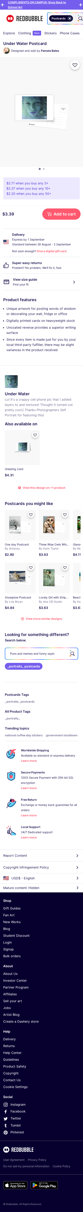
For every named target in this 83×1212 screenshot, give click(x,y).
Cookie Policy (61, 1166)
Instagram (18, 1104)
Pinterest (17, 1132)
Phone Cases (70, 33)
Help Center (12, 1053)
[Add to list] (75, 65)
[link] (24, 666)
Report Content (15, 855)
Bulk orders (12, 956)
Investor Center (15, 980)
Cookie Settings (15, 1087)
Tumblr (15, 1125)
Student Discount (16, 936)
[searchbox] (41, 653)
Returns (9, 1046)
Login (7, 942)
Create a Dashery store (21, 1021)
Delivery (9, 1039)
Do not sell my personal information (26, 1166)
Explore (9, 33)
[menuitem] (9, 33)
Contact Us (12, 1080)
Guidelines (11, 1060)
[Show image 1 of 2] (40, 169)
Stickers (50, 33)
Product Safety (14, 1066)
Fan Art (9, 915)
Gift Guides (12, 908)
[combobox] (74, 18)
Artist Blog (11, 1015)
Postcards (13, 695)
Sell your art (12, 1001)
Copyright (11, 1073)
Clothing (28, 33)
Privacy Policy (37, 1159)
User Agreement (14, 1159)
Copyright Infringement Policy (26, 867)
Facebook (18, 1111)
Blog (6, 929)
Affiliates (10, 994)
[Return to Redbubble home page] (24, 18)
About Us (10, 974)
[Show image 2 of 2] (43, 169)
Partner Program (16, 987)
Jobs (7, 1008)
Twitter (15, 1118)
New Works (12, 922)
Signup (8, 949)
